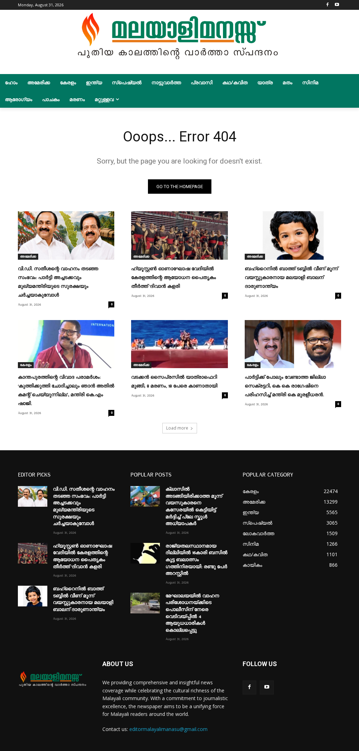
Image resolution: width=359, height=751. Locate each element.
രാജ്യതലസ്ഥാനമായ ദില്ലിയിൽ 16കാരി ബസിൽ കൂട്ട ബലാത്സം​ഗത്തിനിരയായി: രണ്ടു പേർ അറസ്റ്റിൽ (196, 560)
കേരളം (26, 365)
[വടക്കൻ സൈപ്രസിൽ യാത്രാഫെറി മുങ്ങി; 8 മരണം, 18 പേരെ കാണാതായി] (179, 344)
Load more (177, 428)
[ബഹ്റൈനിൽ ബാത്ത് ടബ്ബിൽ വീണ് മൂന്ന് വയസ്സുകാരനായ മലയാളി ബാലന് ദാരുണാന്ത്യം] (293, 235)
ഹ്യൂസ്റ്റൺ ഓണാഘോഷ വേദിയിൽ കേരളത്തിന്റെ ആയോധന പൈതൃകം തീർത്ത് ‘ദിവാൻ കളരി (173, 277)
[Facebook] (327, 5)
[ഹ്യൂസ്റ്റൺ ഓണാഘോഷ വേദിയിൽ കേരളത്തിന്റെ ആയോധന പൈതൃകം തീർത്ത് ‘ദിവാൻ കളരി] (179, 235)
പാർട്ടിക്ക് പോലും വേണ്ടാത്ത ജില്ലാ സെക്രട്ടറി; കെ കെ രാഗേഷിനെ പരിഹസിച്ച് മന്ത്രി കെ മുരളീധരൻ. (285, 386)
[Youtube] (337, 5)
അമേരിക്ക (28, 256)
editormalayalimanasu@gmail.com (168, 729)
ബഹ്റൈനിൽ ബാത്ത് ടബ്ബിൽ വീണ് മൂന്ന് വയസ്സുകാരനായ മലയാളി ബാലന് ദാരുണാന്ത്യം (291, 277)
